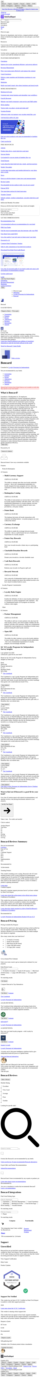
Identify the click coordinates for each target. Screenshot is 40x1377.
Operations (4, 280)
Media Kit (28, 9)
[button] (20, 470)
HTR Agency (22, 9)
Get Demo (4, 993)
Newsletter (9, 1368)
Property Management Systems (28, 1230)
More (2, 287)
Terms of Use (27, 1366)
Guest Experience (6, 286)
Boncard (15, 296)
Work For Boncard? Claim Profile (11, 346)
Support (6, 324)
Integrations (7, 323)
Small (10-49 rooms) (13, 941)
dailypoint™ (4, 1021)
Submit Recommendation (8, 1168)
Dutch (3, 5)
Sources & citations (6, 451)
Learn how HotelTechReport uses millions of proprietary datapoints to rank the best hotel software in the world (17, 342)
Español (16, 3)
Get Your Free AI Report (7, 279)
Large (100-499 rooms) (13, 945)
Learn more (4, 885)
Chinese (24, 5)
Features (6, 316)
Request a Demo (6, 311)
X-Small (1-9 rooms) (13, 940)
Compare (10, 993)
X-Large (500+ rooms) (13, 947)
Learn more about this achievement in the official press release (19, 895)
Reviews (7, 321)
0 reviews (3, 847)
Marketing (4, 284)
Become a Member (13, 9)
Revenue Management (7, 282)
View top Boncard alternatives (10, 1056)
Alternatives (8, 319)
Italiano (28, 3)
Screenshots (7, 314)
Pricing (6, 318)
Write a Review (5, 1079)
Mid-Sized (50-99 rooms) (14, 943)
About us (3, 12)
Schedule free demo (6, 1347)
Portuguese (10, 5)
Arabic (34, 3)
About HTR (21, 10)
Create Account (5, 14)
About (15, 1368)
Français (22, 3)
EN (2, 1)
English (10, 3)
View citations (5, 685)
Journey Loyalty (5, 1045)
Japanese (17, 5)
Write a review (15, 358)
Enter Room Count (6, 967)
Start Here (5, 9)
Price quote (15, 311)
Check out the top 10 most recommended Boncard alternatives (19, 1162)
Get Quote (4, 981)
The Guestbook (7, 673)
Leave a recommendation (8, 1188)
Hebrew (30, 5)
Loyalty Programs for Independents (23, 294)
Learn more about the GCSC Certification (13, 1308)
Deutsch (3, 3)
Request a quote (5, 1337)
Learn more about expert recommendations (13, 1181)
